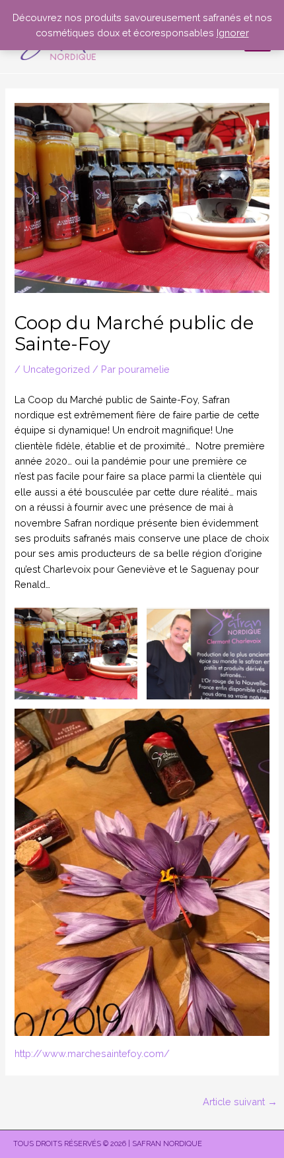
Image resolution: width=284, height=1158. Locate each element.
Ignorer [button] (233, 32)
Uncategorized (56, 369)
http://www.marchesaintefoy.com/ (92, 1053)
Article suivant (240, 1101)
